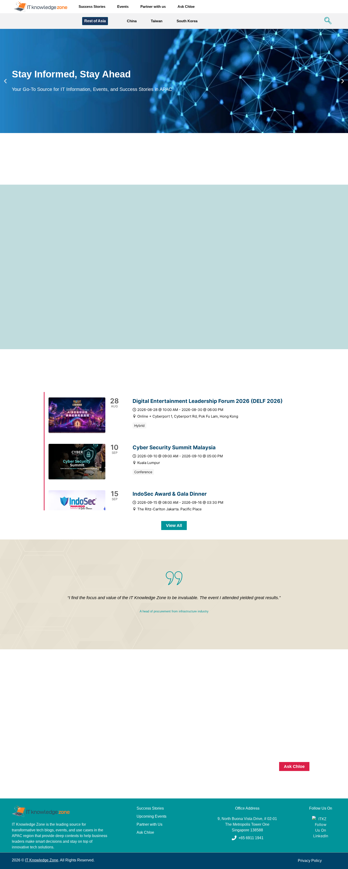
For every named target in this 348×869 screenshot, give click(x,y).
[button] (326, 21)
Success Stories (92, 6)
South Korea (187, 21)
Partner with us (153, 6)
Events (123, 6)
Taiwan (156, 21)
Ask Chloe (186, 6)
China (132, 21)
